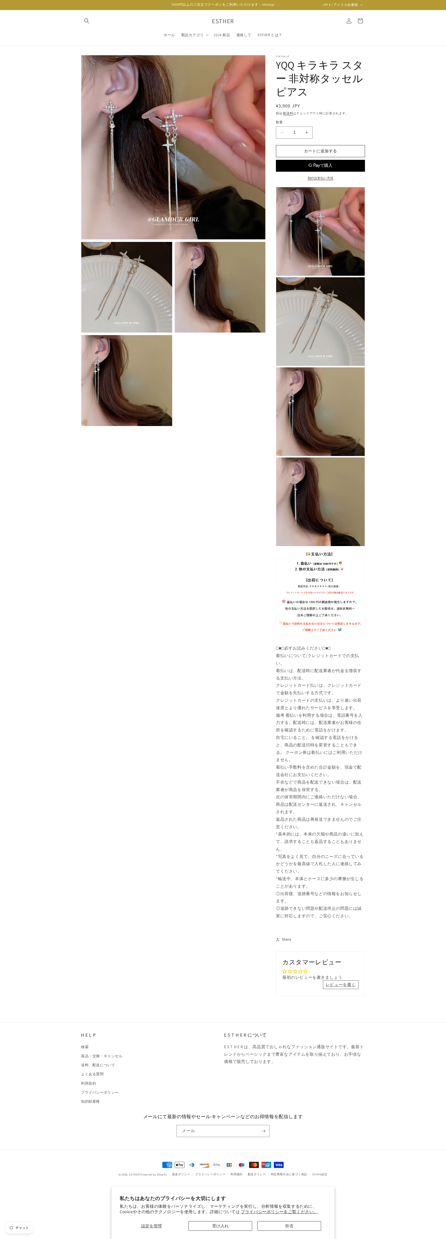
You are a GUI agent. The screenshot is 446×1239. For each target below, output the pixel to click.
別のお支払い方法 (320, 178)
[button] (86, 21)
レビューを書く (341, 984)
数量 (279, 122)
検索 (85, 1046)
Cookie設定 (320, 1174)
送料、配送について (98, 1064)
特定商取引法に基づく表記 (289, 1174)
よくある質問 (92, 1074)
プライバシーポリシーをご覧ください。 (279, 1211)
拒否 (289, 1226)
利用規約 (88, 1083)
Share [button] (286, 939)
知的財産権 (90, 1101)
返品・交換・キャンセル (102, 1055)
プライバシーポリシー (100, 1092)
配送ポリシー (257, 1174)
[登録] (263, 1131)
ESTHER (134, 1174)
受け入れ (220, 1226)
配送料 (288, 113)
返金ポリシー (181, 1174)
